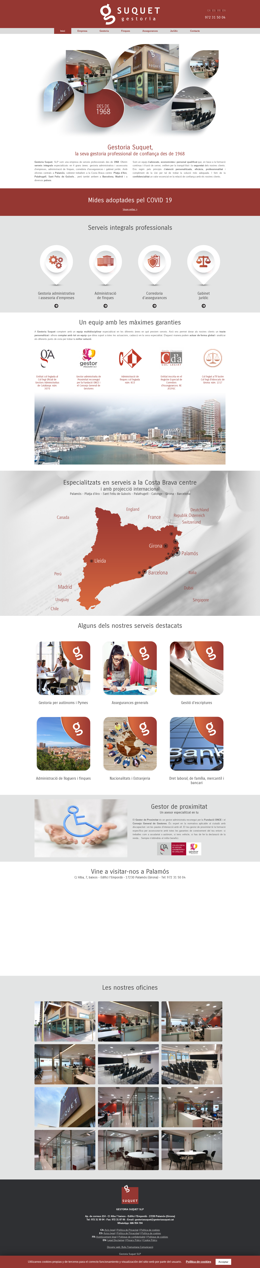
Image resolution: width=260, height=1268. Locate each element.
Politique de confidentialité (132, 1237)
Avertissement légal (106, 1237)
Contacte (195, 31)
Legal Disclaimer (115, 1240)
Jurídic (174, 31)
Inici (62, 31)
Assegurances (150, 31)
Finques (125, 31)
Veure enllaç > (130, 209)
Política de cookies (150, 1230)
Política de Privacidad (128, 1233)
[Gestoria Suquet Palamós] (130, 14)
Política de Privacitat (127, 1230)
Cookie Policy (150, 1240)
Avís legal (109, 1230)
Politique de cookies (157, 1237)
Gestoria (104, 31)
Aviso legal (109, 1233)
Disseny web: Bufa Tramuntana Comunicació (130, 1247)
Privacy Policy (133, 1240)
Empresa (82, 31)
